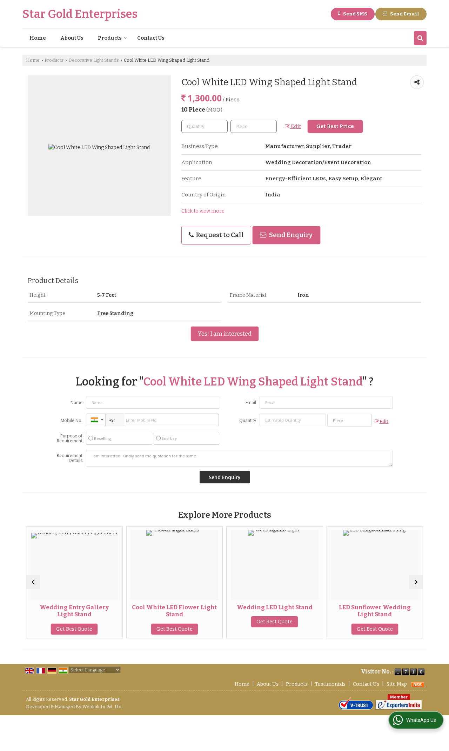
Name (76, 402)
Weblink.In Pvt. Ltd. (102, 706)
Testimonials (330, 684)
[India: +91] (96, 420)
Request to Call (219, 235)
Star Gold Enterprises (80, 14)
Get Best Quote (74, 629)
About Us (71, 38)
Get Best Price (335, 126)
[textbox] (253, 126)
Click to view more (202, 211)
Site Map (397, 684)
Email (251, 402)
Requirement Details (69, 458)
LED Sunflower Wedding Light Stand (375, 611)
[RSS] (417, 684)
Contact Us (151, 38)
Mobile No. (71, 420)
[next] (416, 582)
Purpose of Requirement (69, 438)
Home (37, 38)
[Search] (420, 38)
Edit (295, 126)
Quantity (247, 420)
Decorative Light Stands (93, 60)
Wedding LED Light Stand (275, 607)
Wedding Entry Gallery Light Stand (74, 611)
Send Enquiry (290, 235)
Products (110, 38)
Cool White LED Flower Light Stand (174, 611)
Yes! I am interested (225, 333)
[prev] (33, 582)
